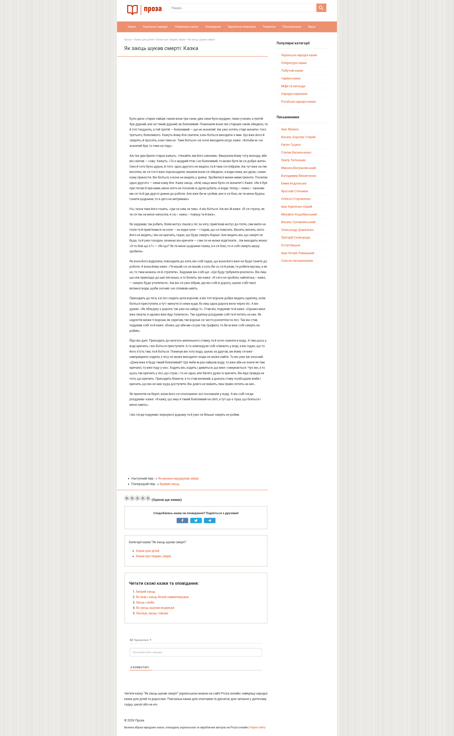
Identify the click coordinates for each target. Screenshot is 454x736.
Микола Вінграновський (298, 168)
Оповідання (213, 26)
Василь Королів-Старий (298, 137)
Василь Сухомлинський (298, 222)
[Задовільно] (137, 498)
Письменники (292, 26)
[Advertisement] (196, 87)
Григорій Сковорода (295, 237)
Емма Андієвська (293, 183)
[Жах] (126, 498)
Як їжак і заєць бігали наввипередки (162, 597)
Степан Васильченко (296, 152)
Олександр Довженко (297, 230)
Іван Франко (290, 129)
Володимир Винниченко (298, 176)
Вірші (311, 26)
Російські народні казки (298, 101)
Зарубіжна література (242, 26)
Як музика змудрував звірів (178, 478)
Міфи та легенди (293, 86)
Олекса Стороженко (296, 199)
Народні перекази (294, 94)
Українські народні (155, 26)
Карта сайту (257, 727)
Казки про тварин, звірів (153, 556)
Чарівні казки (290, 78)
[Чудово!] (148, 498)
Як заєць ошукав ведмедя (155, 608)
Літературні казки (186, 26)
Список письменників (297, 260)
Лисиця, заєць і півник (152, 613)
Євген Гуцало (291, 144)
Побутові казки (292, 70)
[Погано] (132, 498)
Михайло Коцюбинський (299, 214)
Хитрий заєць (145, 591)
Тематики (269, 26)
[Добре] (142, 498)
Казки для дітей (147, 551)
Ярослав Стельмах (294, 191)
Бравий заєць (169, 484)
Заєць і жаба (145, 602)
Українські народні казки (299, 55)
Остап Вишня (290, 245)
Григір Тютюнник (293, 160)
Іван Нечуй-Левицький (297, 253)
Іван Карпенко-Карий (296, 206)
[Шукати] (321, 8)
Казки (132, 26)
